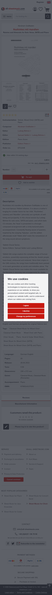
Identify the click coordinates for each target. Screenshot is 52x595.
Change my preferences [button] (26, 316)
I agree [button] (26, 305)
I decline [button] (26, 311)
